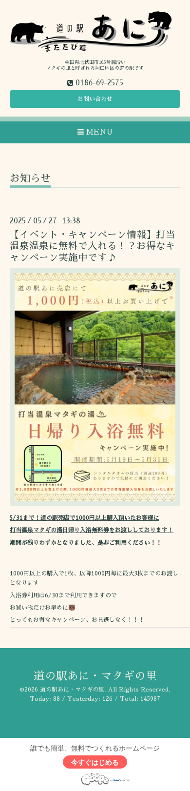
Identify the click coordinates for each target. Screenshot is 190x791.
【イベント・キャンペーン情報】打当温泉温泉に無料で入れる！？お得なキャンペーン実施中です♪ (92, 246)
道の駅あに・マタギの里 (95, 676)
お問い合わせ (95, 99)
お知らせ (30, 178)
